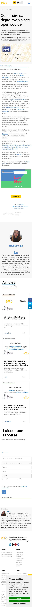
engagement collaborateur (11, 107)
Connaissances (19, 558)
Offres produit (4, 596)
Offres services (4, 598)
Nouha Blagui (16, 245)
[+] (22, 463)
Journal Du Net (18, 73)
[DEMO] (30, 20)
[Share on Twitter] (30, 303)
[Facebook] (18, 544)
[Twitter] (13, 544)
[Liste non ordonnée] (12, 463)
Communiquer (19, 554)
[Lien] (18, 463)
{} (19, 463)
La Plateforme (19, 552)
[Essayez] (14, 2)
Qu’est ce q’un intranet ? (21, 573)
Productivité (19, 560)
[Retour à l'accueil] (4, 3)
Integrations (19, 564)
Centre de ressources (6, 600)
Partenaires (4, 603)
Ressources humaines (6, 554)
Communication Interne (7, 552)
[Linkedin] (10, 544)
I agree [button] (19, 598)
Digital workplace (5, 573)
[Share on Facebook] (30, 300)
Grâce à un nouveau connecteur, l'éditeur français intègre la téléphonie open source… (15, 370)
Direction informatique (6, 556)
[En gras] (3, 463)
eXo (19, 204)
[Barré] (9, 463)
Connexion (5, 453)
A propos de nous (5, 605)
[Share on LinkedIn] (30, 307)
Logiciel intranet (5, 577)
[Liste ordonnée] (10, 463)
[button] (16, 196)
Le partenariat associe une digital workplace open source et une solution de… (16, 326)
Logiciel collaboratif (5, 575)
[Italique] (5, 463)
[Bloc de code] (16, 463)
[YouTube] (15, 544)
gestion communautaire (18, 100)
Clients (2, 601)
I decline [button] (19, 600)
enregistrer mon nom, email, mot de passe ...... (15, 478)
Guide (22, 208)
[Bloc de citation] (14, 463)
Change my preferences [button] (19, 603)
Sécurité (18, 566)
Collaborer (18, 556)
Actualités (17, 208)
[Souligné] (7, 463)
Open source (24, 206)
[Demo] (18, 2)
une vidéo (18, 154)
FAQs (2, 594)
